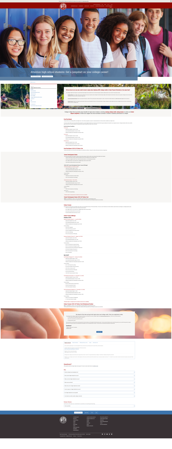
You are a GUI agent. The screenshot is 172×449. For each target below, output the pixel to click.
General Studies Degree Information (35, 105)
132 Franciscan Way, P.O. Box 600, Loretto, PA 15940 (76, 434)
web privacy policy (86, 1)
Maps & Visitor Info (76, 427)
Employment (75, 424)
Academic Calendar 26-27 (91, 418)
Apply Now (86, 412)
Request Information (97, 4)
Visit (102, 4)
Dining (74, 422)
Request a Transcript (90, 425)
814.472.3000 (88, 434)
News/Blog (75, 428)
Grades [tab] (90, 342)
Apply (105, 4)
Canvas (88, 421)
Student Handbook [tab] (75, 342)
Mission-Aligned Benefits (104, 421)
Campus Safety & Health (104, 418)
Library (88, 424)
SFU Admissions (32, 104)
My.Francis (88, 422)
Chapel (74, 421)
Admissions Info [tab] (95, 342)
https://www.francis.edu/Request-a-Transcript (72, 348)
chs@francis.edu (68, 328)
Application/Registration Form (105, 316)
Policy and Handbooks (103, 424)
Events (74, 425)
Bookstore (75, 418)
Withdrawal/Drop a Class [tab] (84, 342)
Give (108, 4)
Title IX (101, 422)
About (111, 7)
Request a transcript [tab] (68, 342)
